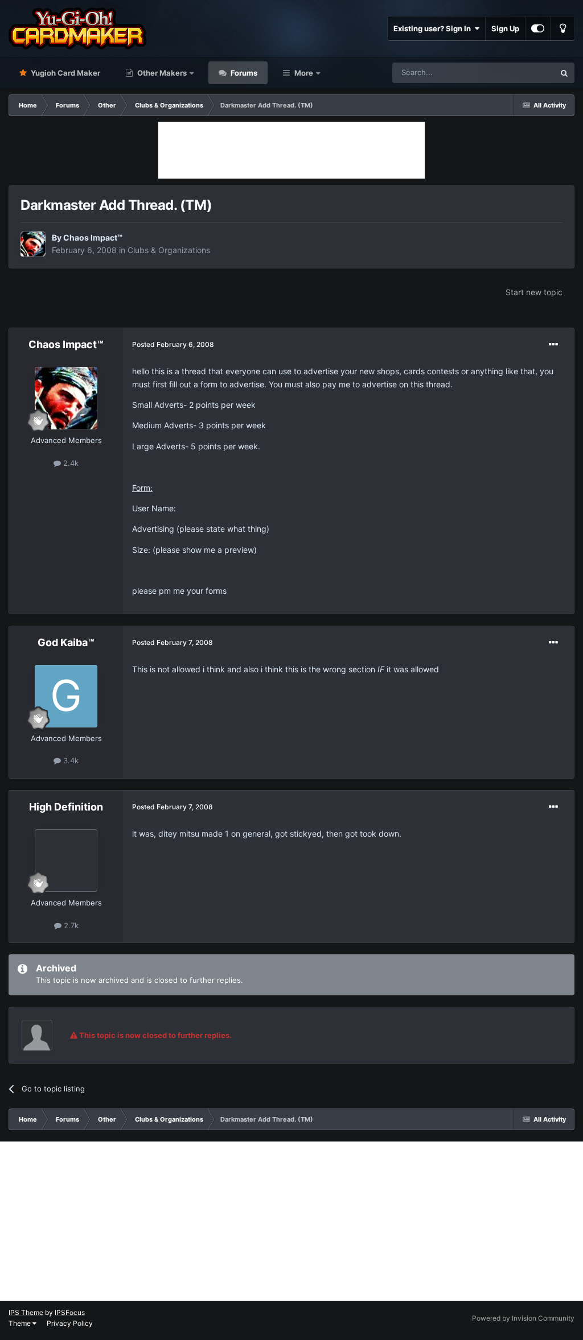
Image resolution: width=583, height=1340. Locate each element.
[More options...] (553, 344)
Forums (243, 72)
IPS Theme (26, 1312)
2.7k (70, 925)
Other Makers (161, 72)
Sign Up (505, 28)
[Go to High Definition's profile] (66, 860)
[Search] (564, 73)
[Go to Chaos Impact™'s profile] (33, 244)
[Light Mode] (562, 28)
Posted (173, 344)
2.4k (70, 463)
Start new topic (534, 292)
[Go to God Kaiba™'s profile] (66, 696)
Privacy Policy (70, 1323)
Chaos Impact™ (92, 237)
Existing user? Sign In (433, 28)
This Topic (522, 72)
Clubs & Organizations (169, 250)
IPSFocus (70, 1312)
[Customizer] (537, 28)
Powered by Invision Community (523, 1318)
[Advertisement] (291, 150)
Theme (20, 1323)
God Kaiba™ (66, 642)
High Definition (66, 807)
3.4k (70, 760)
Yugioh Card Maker (64, 72)
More (304, 72)
